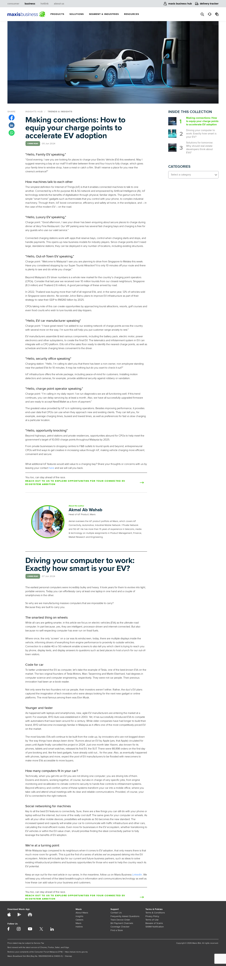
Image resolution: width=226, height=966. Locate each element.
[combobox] (193, 174)
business (30, 3)
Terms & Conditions (155, 912)
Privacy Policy (152, 916)
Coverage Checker (120, 926)
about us (59, 3)
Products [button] (57, 14)
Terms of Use (151, 919)
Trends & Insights (60, 111)
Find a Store (117, 930)
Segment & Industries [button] (104, 14)
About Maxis (82, 912)
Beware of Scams (154, 923)
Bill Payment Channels (122, 923)
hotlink (45, 3)
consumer (13, 3)
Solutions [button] (76, 14)
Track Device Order (120, 919)
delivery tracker (209, 3)
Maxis (78, 923)
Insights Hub (34, 111)
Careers (79, 919)
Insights (79, 916)
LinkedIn (137, 874)
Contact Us (116, 912)
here (51, 468)
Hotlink (79, 926)
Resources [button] (131, 14)
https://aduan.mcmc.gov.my (76, 952)
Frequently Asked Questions (125, 916)
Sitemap (68, 956)
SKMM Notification (154, 926)
